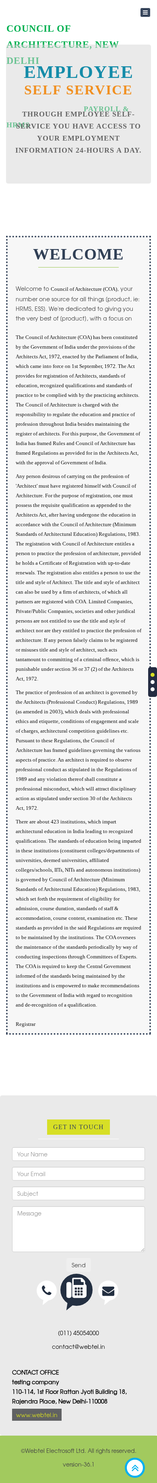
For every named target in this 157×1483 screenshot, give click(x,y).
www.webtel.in (37, 1415)
